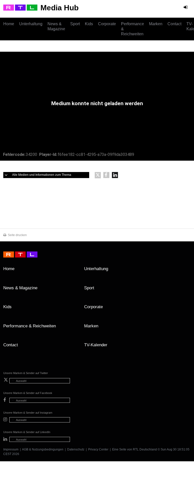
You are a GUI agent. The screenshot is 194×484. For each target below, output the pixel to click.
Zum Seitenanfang (186, 271)
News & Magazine (56, 26)
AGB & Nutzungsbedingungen (42, 449)
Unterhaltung (30, 24)
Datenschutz (75, 449)
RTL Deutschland (145, 449)
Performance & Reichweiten (132, 29)
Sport (75, 24)
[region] (97, 106)
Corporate (107, 24)
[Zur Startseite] (20, 8)
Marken (155, 24)
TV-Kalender (95, 345)
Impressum (10, 449)
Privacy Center (98, 449)
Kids (89, 24)
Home (8, 24)
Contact (174, 24)
